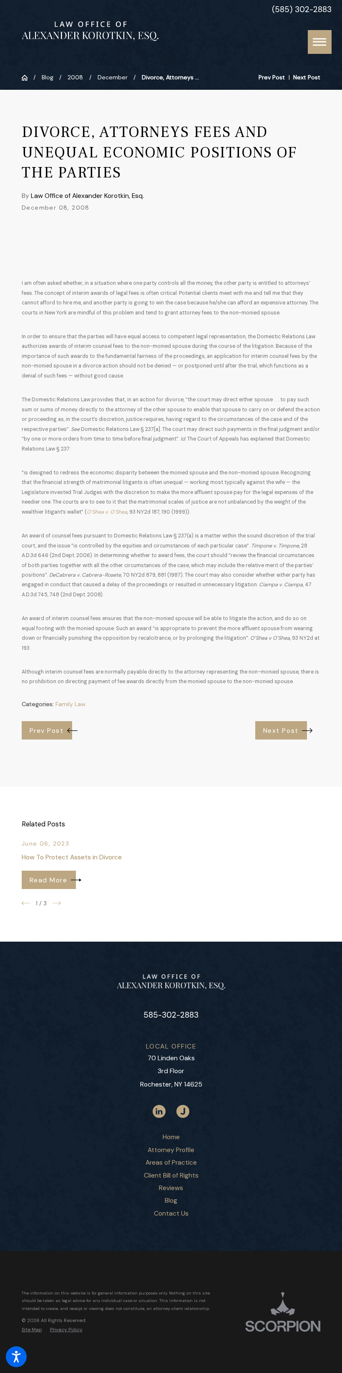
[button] (16, 1356)
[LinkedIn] (159, 1111)
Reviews (171, 1187)
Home (171, 1136)
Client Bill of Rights (171, 1175)
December (113, 77)
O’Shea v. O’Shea (107, 512)
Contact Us (171, 1213)
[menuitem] (171, 1137)
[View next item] (57, 903)
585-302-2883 (171, 1015)
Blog (47, 77)
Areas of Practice (171, 1162)
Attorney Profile (171, 1149)
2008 (75, 77)
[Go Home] (27, 78)
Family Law (70, 704)
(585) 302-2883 (302, 10)
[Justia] (182, 1111)
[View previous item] (26, 903)
